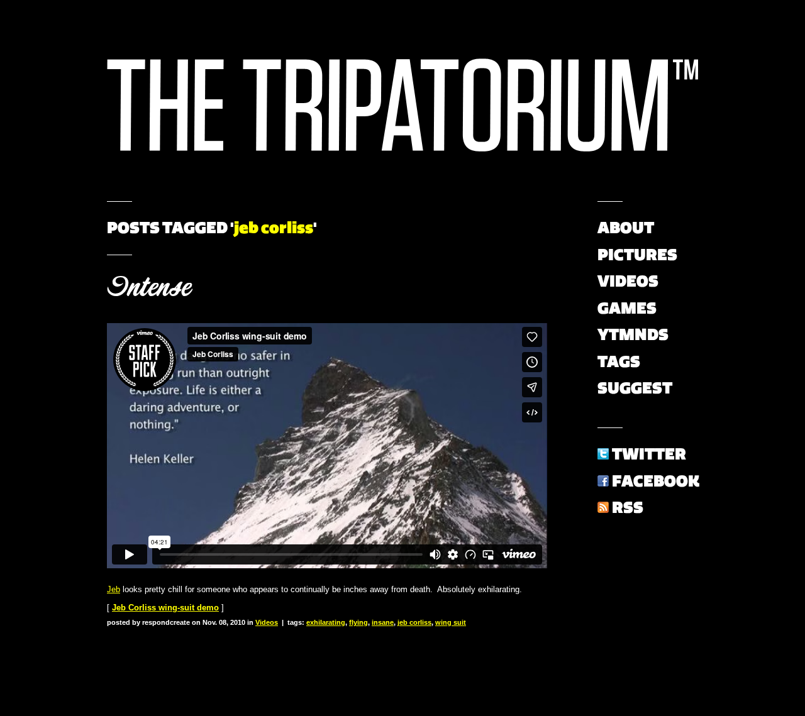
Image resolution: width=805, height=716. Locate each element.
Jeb (113, 589)
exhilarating (325, 622)
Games (627, 308)
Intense (149, 287)
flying (358, 622)
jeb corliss (414, 622)
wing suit (450, 622)
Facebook (655, 481)
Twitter (649, 454)
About (625, 228)
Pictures (637, 255)
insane (383, 622)
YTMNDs (633, 334)
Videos (266, 622)
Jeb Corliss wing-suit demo (165, 607)
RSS (627, 507)
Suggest (634, 388)
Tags (618, 361)
